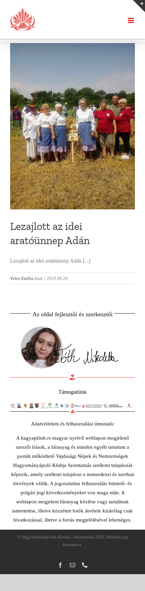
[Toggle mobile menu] (131, 20)
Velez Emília (21, 278)
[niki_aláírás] (69, 325)
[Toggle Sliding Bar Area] (139, 6)
